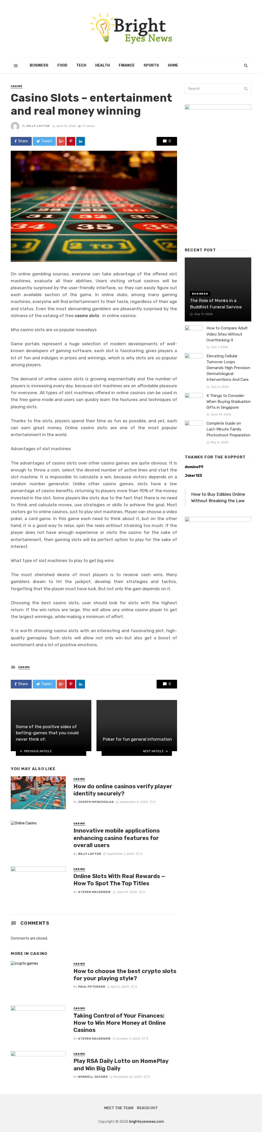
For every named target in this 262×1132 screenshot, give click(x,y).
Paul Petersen (91, 986)
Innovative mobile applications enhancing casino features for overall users (116, 837)
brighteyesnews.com (146, 1121)
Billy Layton (38, 126)
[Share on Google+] (61, 141)
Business (39, 65)
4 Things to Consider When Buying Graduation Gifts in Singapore (228, 401)
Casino (17, 86)
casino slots (87, 315)
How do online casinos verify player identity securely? (122, 790)
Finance (127, 65)
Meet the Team (118, 1108)
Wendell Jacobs (93, 1077)
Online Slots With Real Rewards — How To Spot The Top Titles (119, 880)
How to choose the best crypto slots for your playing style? (124, 975)
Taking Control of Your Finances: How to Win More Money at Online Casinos (119, 1022)
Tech (81, 65)
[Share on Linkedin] (80, 141)
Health (102, 65)
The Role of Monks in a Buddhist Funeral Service (216, 303)
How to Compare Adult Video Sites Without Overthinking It (227, 334)
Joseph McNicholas (96, 802)
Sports (151, 65)
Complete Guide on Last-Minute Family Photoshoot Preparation (228, 429)
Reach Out (147, 1108)
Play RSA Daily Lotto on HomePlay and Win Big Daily (120, 1064)
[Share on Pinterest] (71, 141)
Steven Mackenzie (94, 892)
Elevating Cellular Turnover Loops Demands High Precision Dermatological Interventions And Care (228, 368)
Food (62, 65)
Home (173, 65)
